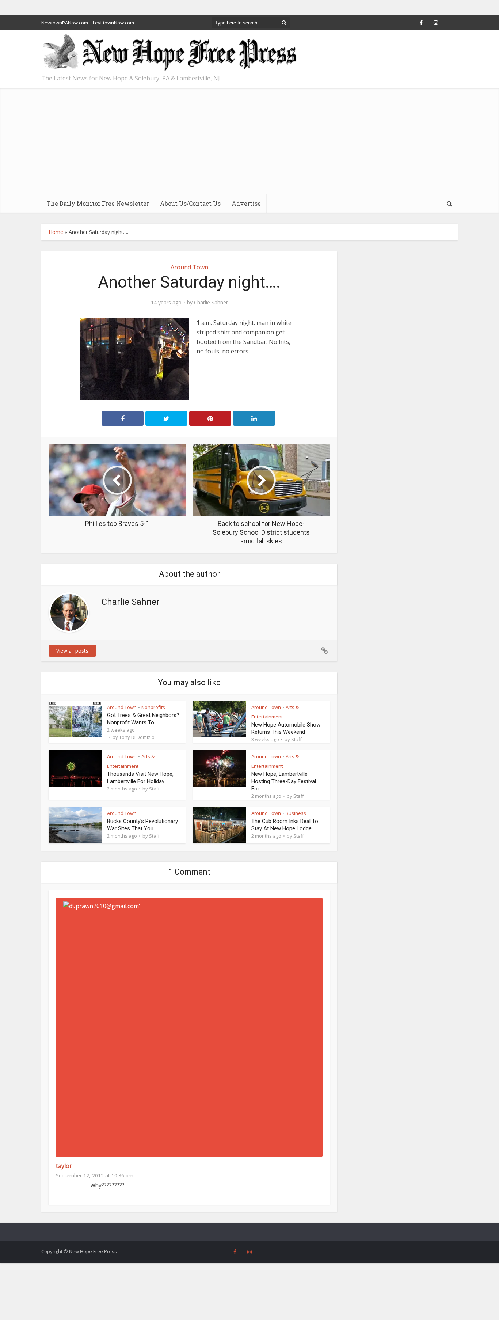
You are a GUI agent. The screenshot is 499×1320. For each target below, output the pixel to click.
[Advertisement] (249, 139)
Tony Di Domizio (137, 737)
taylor (64, 1166)
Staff (296, 739)
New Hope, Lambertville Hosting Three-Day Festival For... (283, 781)
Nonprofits (153, 707)
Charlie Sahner (211, 302)
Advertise (246, 203)
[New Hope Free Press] (169, 53)
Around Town (189, 267)
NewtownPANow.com (64, 22)
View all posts (72, 650)
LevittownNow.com (113, 22)
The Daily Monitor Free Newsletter (98, 203)
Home (56, 231)
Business (296, 813)
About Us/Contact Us (190, 203)
